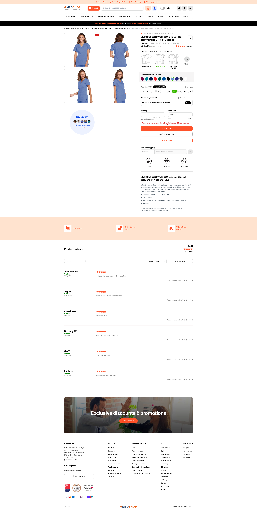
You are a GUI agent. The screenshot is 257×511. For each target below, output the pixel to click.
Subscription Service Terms (141, 467)
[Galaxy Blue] (177, 79)
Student (160, 16)
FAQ (133, 448)
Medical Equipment (125, 16)
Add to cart (166, 128)
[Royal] (164, 79)
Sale (97, 35)
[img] (101, 272)
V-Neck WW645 (160, 66)
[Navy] (151, 79)
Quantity (144, 111)
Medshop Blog (113, 454)
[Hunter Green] (159, 79)
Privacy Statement (138, 460)
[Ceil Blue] (172, 79)
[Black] (168, 79)
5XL (190, 91)
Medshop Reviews (114, 470)
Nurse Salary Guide (114, 473)
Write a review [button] (180, 261)
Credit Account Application (141, 473)
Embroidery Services (114, 464)
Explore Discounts (128, 421)
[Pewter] (181, 79)
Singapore (186, 457)
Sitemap (163, 489)
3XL (179, 91)
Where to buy (167, 140)
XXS (143, 91)
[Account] (179, 8)
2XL (174, 91)
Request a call (80, 476)
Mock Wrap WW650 (173, 67)
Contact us (111, 451)
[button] (180, 46)
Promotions (164, 476)
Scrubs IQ (111, 476)
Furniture (139, 16)
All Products (165, 486)
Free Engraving (113, 467)
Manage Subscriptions (139, 464)
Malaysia (186, 448)
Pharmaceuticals (173, 16)
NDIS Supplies (165, 480)
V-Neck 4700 (146, 66)
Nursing (150, 16)
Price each (172, 111)
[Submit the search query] (103, 9)
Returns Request (137, 451)
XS (148, 91)
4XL (185, 91)
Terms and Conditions (139, 457)
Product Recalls (137, 470)
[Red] (155, 79)
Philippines (186, 454)
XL (169, 91)
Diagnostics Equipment (106, 16)
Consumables (165, 457)
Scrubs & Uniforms (87, 16)
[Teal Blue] (146, 79)
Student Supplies (166, 473)
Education (164, 467)
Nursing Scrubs (166, 460)
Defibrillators (165, 454)
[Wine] (142, 79)
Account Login (112, 457)
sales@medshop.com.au (72, 470)
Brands (163, 483)
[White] (185, 79)
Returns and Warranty (139, 454)
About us (186, 16)
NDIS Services (112, 460)
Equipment (164, 451)
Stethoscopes (71, 16)
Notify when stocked (166, 134)
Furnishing (164, 464)
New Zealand (187, 451)
